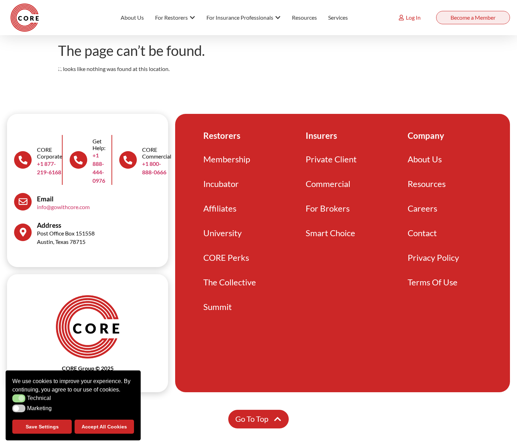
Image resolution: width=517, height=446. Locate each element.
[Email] (23, 202)
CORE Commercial (156, 153)
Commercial (328, 184)
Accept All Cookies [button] (104, 426)
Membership (226, 159)
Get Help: (99, 144)
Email (45, 199)
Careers (422, 208)
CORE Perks (226, 257)
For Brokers (328, 208)
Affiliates (219, 208)
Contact (422, 233)
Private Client (331, 159)
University (222, 233)
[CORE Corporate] (23, 160)
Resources (427, 184)
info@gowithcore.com (63, 206)
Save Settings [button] (42, 426)
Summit (217, 307)
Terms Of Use (433, 282)
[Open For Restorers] (192, 17)
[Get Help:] (78, 160)
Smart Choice (330, 233)
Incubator (221, 184)
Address (49, 225)
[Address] (23, 232)
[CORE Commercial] (128, 160)
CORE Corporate (49, 153)
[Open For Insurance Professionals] (278, 17)
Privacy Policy (433, 257)
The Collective (229, 282)
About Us (425, 159)
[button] (18, 398)
